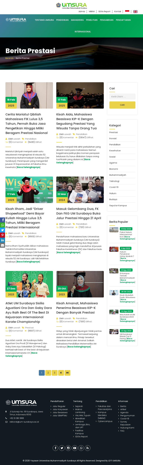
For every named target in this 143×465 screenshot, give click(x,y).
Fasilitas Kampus (79, 432)
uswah (14, 138)
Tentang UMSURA (44, 19)
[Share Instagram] (68, 448)
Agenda (124, 412)
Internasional (83, 31)
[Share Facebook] (55, 448)
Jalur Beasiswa (60, 412)
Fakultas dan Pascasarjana (105, 408)
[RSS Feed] (87, 448)
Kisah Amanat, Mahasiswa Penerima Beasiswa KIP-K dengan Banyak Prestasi (77, 308)
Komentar (16, 142)
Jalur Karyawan (60, 409)
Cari (122, 105)
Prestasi (29, 327)
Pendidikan (62, 19)
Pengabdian (106, 19)
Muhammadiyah (117, 174)
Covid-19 (113, 187)
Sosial (112, 156)
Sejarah (79, 406)
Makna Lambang (80, 411)
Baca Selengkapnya (28, 167)
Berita (123, 406)
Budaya (113, 199)
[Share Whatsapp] (81, 448)
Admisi (82, 11)
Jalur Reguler (59, 406)
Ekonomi (113, 168)
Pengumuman (127, 415)
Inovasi (112, 138)
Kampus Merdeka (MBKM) (102, 415)
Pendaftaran (123, 19)
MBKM (92, 11)
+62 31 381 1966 (17, 418)
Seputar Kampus (118, 205)
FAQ (122, 430)
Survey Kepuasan (125, 423)
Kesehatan (115, 150)
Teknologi (114, 181)
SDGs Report (104, 11)
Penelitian (91, 19)
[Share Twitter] (62, 448)
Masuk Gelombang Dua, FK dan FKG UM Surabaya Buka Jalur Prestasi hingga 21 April (78, 213)
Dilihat (35, 142)
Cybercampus (105, 421)
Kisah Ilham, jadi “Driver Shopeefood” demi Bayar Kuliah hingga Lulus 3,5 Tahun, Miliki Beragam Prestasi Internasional (24, 218)
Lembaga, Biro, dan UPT (82, 426)
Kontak (117, 11)
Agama (113, 162)
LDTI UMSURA (114, 460)
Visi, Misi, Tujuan (82, 415)
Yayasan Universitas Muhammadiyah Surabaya (53, 460)
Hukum (112, 193)
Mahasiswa (77, 19)
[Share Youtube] (75, 448)
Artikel (123, 409)
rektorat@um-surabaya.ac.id (24, 421)
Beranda (9, 58)
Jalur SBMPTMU (60, 415)
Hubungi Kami (127, 427)
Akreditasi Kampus (80, 420)
